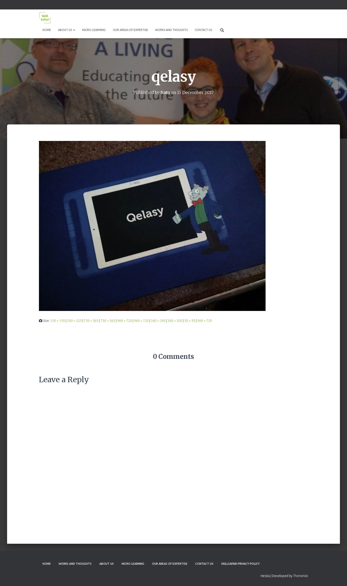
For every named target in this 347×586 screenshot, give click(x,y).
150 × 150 (57, 321)
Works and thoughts (171, 29)
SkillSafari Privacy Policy (240, 563)
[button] (74, 29)
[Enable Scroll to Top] (338, 576)
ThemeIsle (300, 576)
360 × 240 (158, 321)
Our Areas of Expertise (130, 29)
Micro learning (94, 29)
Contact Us (203, 29)
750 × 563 (91, 321)
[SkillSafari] (44, 18)
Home (46, 29)
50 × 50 (189, 321)
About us (65, 29)
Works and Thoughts (75, 563)
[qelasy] (152, 225)
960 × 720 (124, 321)
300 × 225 (74, 321)
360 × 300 (175, 321)
